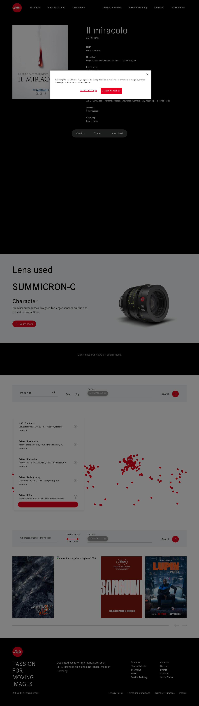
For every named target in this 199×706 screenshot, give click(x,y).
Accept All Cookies (111, 91)
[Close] (147, 74)
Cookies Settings (88, 91)
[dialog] (100, 85)
